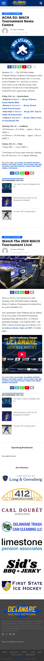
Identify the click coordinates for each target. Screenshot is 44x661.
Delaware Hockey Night (14, 328)
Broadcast (14, 652)
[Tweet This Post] (14, 66)
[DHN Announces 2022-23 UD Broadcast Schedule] (7, 202)
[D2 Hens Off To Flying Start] (7, 215)
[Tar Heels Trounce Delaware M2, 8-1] (7, 188)
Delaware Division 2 (32, 163)
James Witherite (18, 29)
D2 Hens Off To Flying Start (24, 211)
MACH (26, 164)
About (4, 652)
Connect (24, 652)
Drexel (5, 164)
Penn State (30, 166)
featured (13, 164)
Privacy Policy (17, 655)
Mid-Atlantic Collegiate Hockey (22, 165)
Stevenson (12, 168)
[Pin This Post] (24, 66)
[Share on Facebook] (9, 66)
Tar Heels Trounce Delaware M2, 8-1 (26, 185)
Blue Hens (19, 163)
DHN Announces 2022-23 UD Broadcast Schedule (25, 199)
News (40, 652)
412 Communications (19, 659)
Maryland (34, 164)
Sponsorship (30, 655)
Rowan (5, 168)
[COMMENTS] (34, 66)
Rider (38, 166)
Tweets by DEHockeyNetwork (12, 641)
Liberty (20, 164)
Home (33, 652)
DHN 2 (31, 328)
